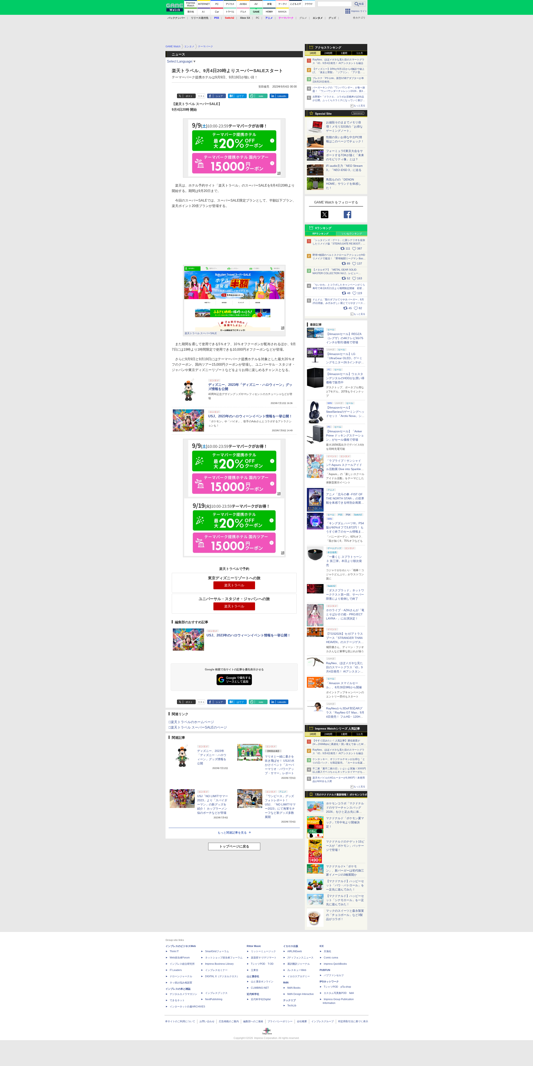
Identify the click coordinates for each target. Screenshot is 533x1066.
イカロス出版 (290, 946)
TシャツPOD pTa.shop (337, 986)
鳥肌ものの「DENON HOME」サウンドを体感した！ (343, 183)
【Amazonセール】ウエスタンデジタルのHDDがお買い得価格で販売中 (345, 378)
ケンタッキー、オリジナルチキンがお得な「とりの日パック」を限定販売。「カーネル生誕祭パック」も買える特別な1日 (339, 763)
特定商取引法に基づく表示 (353, 1021)
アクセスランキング (328, 47)
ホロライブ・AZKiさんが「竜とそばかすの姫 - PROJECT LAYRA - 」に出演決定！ (345, 614)
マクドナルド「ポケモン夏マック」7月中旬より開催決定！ (345, 822)
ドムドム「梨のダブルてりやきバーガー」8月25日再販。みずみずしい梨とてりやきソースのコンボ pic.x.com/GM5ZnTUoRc (339, 303)
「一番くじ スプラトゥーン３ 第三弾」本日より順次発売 (344, 561)
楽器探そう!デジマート (263, 957)
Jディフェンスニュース (300, 957)
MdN (286, 982)
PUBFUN (325, 970)
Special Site (323, 113)
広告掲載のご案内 (229, 1021)
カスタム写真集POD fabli (339, 993)
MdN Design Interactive (300, 994)
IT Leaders (176, 970)
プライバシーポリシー (280, 1021)
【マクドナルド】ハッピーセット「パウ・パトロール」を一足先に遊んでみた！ (345, 885)
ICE (322, 946)
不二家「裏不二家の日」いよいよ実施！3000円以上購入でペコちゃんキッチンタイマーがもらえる (339, 772)
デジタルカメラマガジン (183, 994)
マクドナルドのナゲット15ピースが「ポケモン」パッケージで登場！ (345, 846)
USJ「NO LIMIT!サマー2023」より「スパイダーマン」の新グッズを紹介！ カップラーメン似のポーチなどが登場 (212, 804)
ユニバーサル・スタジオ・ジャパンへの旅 (234, 599)
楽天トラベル (234, 585)
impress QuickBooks (335, 963)
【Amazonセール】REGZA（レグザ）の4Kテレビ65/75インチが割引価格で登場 (344, 338)
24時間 (328, 53)
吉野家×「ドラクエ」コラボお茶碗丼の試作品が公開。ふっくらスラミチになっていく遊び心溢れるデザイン (339, 100)
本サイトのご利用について (180, 1021)
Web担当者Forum (180, 957)
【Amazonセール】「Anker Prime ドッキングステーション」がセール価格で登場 (345, 435)
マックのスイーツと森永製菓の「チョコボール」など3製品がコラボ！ (345, 915)
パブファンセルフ (334, 975)
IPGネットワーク (329, 981)
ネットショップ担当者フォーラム (224, 957)
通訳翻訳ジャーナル (298, 963)
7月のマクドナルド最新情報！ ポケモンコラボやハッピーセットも (341, 795)
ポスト (189, 96)
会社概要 (302, 1021)
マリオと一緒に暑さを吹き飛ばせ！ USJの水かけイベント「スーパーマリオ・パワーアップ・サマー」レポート (279, 765)
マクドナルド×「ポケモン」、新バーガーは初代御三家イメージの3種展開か (345, 870)
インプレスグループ (322, 1021)
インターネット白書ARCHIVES (187, 1006)
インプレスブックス (216, 993)
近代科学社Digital (261, 999)
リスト (201, 96)
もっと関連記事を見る (232, 832)
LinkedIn (282, 96)
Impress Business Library (219, 963)
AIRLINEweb (294, 951)
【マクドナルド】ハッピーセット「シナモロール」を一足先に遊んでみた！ (345, 900)
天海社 (327, 951)
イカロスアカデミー (298, 976)
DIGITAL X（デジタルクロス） (222, 976)
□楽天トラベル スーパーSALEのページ (198, 727)
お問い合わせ (206, 1021)
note (261, 96)
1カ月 (359, 53)
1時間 (313, 53)
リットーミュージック (263, 951)
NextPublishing (213, 999)
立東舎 (254, 970)
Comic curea (331, 957)
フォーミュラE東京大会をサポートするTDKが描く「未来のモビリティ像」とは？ (345, 155)
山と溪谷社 (253, 976)
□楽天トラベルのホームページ (191, 722)
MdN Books (293, 987)
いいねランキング (352, 233)
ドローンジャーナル (181, 976)
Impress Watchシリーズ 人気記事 (337, 728)
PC (257, 17)
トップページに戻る (234, 846)
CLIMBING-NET (260, 987)
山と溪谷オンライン (262, 981)
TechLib (291, 1005)
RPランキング (321, 233)
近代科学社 (253, 994)
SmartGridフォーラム (217, 951)
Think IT (174, 951)
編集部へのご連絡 (253, 1021)
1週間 (344, 53)
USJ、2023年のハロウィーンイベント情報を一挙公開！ (250, 416)
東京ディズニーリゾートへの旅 (234, 578)
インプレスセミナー (216, 970)
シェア (219, 96)
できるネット (177, 1000)
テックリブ (289, 1000)
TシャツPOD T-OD (262, 963)
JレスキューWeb (296, 970)
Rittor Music (254, 946)
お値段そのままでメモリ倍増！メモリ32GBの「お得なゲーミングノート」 (344, 126)
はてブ (240, 96)
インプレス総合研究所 (182, 963)
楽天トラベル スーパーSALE (201, 333)
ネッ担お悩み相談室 (181, 982)
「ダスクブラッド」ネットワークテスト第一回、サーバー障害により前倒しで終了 (345, 594)
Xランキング (323, 228)
